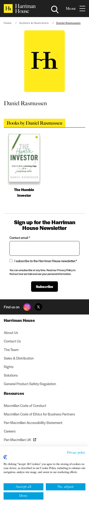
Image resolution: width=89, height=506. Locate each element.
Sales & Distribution (19, 358)
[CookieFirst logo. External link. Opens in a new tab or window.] (5, 457)
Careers (10, 431)
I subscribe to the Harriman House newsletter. (45, 261)
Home (8, 23)
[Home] (20, 8)
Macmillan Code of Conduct (25, 405)
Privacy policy (76, 453)
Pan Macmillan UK (17, 439)
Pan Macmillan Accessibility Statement (33, 422)
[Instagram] (27, 307)
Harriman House (19, 320)
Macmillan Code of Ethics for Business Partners (39, 413)
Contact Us (12, 340)
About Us (11, 332)
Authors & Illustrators (34, 23)
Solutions (11, 375)
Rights (9, 366)
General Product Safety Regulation (30, 383)
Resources (14, 393)
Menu (71, 8)
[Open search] (55, 9)
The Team (11, 349)
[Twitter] (38, 307)
